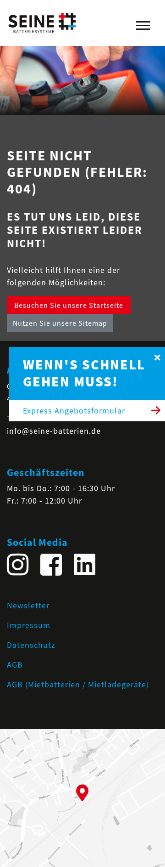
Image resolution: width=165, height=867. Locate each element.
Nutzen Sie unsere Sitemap (60, 323)
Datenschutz (31, 645)
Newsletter (28, 605)
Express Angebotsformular (74, 410)
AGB (15, 664)
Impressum (28, 625)
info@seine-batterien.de (54, 430)
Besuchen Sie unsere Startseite (68, 305)
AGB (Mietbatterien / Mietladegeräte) (78, 684)
